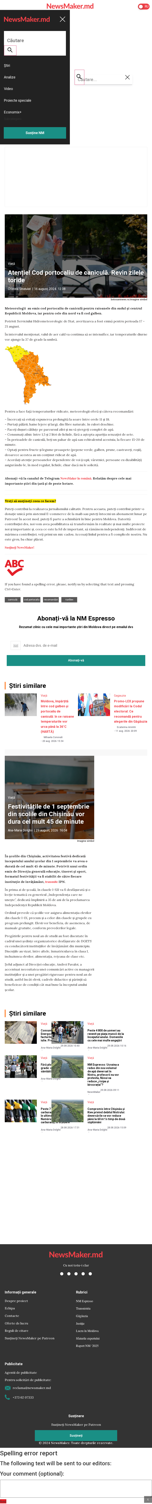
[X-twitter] (68, 1273)
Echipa (10, 1308)
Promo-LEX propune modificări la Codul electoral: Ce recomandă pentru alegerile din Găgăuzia (130, 711)
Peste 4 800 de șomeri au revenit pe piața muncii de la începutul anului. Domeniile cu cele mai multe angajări (105, 1035)
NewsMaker (93, 1092)
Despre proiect (16, 1301)
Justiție (80, 1323)
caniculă (12, 599)
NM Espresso (84, 1301)
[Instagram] (76, 1273)
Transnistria (83, 1308)
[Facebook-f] (61, 1273)
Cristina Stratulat (19, 289)
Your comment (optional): (32, 1474)
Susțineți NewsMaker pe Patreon (29, 1338)
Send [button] (3, 1501)
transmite (51, 881)
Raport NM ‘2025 (87, 1346)
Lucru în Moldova (87, 1331)
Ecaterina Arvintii (126, 727)
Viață (11, 264)
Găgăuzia (82, 1316)
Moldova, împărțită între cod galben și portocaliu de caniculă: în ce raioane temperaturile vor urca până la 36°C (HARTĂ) (57, 716)
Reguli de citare (16, 1331)
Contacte (12, 1316)
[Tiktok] (83, 1273)
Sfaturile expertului (88, 1338)
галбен (69, 599)
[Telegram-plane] (90, 1273)
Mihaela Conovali (53, 737)
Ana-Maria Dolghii (20, 830)
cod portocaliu (32, 599)
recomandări (51, 599)
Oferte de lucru (16, 1323)
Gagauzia (120, 695)
